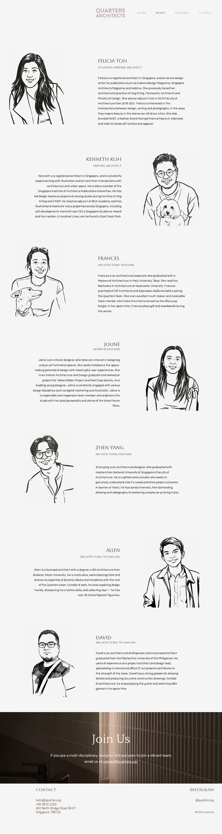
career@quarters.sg (120, 761)
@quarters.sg (205, 800)
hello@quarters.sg (48, 800)
